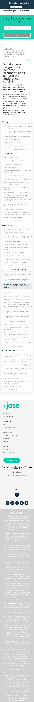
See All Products (9, 416)
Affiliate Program (9, 428)
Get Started (12, 460)
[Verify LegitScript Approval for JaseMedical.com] (17, 496)
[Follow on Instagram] (12, 503)
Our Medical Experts (10, 436)
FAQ (4, 425)
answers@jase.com (17, 475)
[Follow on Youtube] (22, 503)
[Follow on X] (8, 503)
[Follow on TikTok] (26, 503)
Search (17, 35)
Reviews (6, 441)
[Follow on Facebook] (17, 503)
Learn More (16, 7)
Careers (6, 439)
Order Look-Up (8, 453)
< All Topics (8, 48)
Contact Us (7, 450)
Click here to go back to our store (16, 11)
